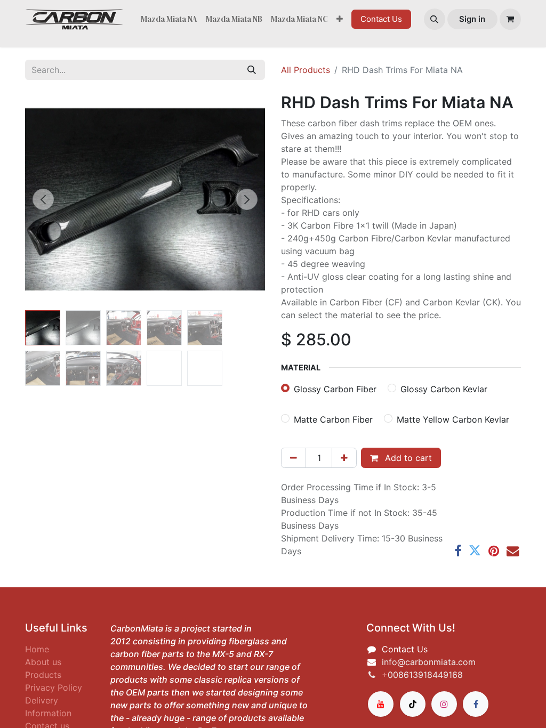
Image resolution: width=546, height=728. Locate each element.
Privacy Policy (53, 687)
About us (43, 662)
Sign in (472, 19)
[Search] (251, 70)
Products (43, 674)
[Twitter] (475, 551)
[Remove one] (293, 458)
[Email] (513, 551)
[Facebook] (457, 551)
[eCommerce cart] (510, 19)
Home (37, 649)
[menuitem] (169, 19)
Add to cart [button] (407, 457)
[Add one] (344, 458)
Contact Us (381, 19)
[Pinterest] (493, 551)
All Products (305, 69)
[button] (434, 19)
